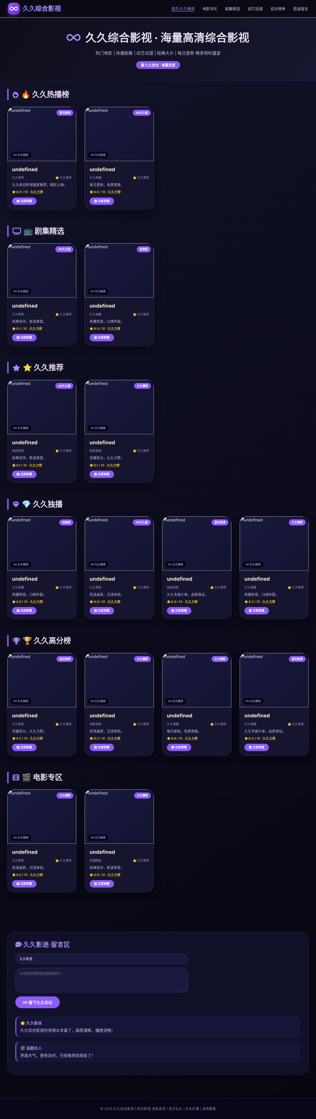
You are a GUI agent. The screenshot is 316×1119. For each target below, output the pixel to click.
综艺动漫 (255, 8)
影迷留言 (300, 8)
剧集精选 (232, 8)
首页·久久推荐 (183, 8)
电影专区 (209, 8)
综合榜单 (278, 8)
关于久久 (175, 1109)
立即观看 (26, 201)
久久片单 (192, 1109)
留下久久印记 (40, 1003)
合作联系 (209, 1109)
